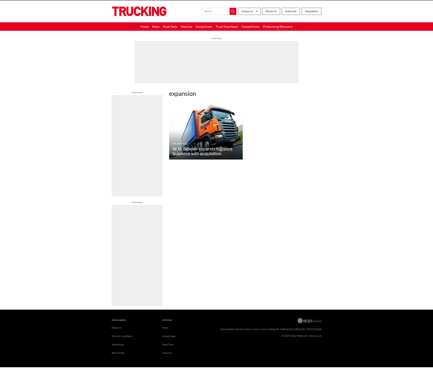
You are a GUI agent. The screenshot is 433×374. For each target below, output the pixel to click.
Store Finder (118, 352)
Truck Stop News (227, 26)
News (156, 26)
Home (145, 26)
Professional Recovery (277, 26)
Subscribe (291, 11)
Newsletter (311, 11)
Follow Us (247, 11)
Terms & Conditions (122, 336)
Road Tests (170, 26)
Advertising (118, 344)
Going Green (204, 26)
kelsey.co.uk (315, 335)
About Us (271, 11)
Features (186, 26)
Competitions (250, 26)
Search (233, 11)
